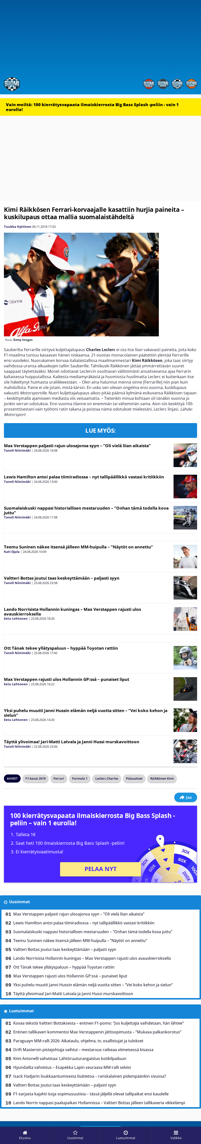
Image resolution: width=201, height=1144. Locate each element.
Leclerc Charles (106, 778)
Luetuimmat (21, 1011)
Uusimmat (19, 901)
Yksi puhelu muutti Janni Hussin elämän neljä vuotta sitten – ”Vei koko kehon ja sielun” (85, 713)
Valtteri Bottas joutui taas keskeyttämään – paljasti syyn (61, 578)
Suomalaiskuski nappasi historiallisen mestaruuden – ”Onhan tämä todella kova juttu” (86, 510)
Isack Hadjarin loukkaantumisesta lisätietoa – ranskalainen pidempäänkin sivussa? (89, 1076)
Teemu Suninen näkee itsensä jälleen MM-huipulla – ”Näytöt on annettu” (78, 547)
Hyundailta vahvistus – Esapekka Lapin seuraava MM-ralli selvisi (72, 1067)
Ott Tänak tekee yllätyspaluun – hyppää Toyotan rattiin (61, 648)
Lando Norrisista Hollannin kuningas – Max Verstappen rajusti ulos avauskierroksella (72, 611)
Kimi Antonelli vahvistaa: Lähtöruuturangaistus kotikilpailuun (69, 1058)
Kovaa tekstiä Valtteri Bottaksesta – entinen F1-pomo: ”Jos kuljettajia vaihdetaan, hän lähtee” (98, 1023)
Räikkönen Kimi (162, 778)
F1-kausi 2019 (35, 778)
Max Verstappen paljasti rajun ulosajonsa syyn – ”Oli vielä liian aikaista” (77, 445)
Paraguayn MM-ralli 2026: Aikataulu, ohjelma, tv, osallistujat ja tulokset (78, 1041)
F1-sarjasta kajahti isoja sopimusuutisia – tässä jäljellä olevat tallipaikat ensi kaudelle (91, 1094)
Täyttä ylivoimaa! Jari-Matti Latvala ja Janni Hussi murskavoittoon (71, 741)
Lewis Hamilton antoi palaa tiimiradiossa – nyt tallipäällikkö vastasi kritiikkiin (84, 477)
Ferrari (58, 778)
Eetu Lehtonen (16, 618)
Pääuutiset (134, 778)
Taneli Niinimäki (17, 450)
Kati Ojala (12, 551)
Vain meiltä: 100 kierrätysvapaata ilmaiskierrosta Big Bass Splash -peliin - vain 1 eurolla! (92, 107)
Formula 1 (80, 778)
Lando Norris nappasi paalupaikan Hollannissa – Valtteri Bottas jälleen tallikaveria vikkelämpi (99, 1102)
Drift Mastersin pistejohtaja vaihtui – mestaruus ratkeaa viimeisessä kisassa (83, 1049)
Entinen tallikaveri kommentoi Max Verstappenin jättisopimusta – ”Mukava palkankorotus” (97, 1032)
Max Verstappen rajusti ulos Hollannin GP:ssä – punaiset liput (66, 679)
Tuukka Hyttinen (17, 226)
